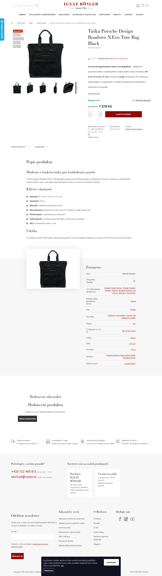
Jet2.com (122, 292)
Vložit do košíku (123, 114)
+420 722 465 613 (95, 130)
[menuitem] (22, 14)
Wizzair (125, 287)
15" (134, 280)
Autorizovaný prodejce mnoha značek (100, 442)
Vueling (115, 290)
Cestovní (111, 315)
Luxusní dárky (130, 363)
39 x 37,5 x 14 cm (129, 330)
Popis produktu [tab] (18, 147)
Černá (133, 301)
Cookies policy (65, 527)
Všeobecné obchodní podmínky (71, 518)
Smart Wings (116, 287)
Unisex (133, 309)
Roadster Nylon (129, 357)
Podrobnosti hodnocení (118, 58)
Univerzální (120, 315)
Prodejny (97, 518)
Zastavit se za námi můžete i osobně (65, 442)
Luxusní (129, 315)
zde (62, 565)
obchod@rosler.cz (31, 477)
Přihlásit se (17, 556)
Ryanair (132, 287)
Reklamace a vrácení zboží (69, 532)
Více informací (94, 93)
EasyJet (107, 287)
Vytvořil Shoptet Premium (139, 572)
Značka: (134, 129)
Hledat (37, 5)
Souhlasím (111, 562)
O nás (96, 527)
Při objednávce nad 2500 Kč (27, 442)
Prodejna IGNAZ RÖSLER (75, 477)
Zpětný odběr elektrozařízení (70, 545)
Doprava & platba (66, 541)
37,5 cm (132, 343)
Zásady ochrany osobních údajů (72, 523)
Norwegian (131, 292)
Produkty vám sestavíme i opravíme (134, 442)
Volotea (108, 290)
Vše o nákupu (64, 536)
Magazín (97, 544)
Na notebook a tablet (128, 316)
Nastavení (48, 570)
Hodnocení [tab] (39, 147)
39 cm (133, 337)
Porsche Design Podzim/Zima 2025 (120, 355)
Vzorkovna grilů (107, 474)
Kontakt (97, 523)
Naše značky (99, 532)
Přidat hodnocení (27, 419)
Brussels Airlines (125, 290)
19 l (134, 323)
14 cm (133, 349)
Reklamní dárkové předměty (101, 538)
